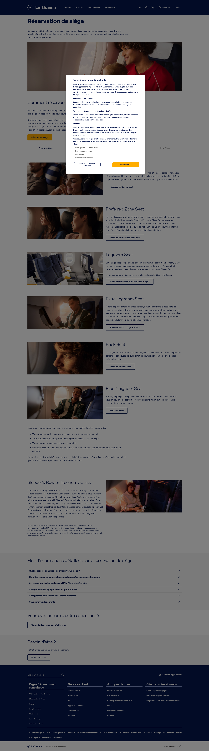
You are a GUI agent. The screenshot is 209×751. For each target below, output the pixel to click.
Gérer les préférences (84, 158)
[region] (105, 124)
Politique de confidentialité (86, 148)
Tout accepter (125, 164)
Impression (79, 154)
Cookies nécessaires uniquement (87, 164)
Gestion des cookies (83, 151)
